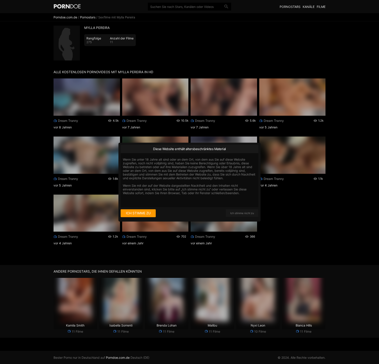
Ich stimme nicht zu (242, 213)
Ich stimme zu (138, 213)
